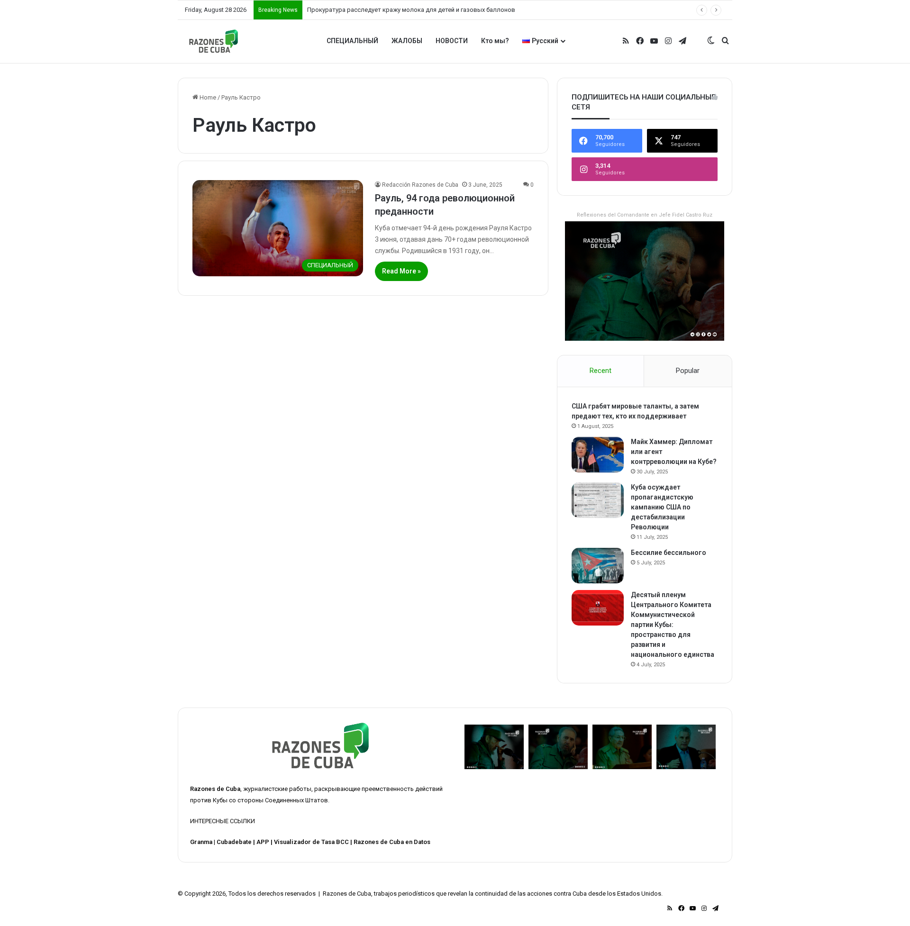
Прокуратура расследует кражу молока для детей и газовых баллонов (411, 9)
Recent (600, 370)
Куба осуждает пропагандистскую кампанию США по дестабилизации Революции (662, 507)
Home (207, 97)
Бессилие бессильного (668, 552)
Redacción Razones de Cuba (420, 185)
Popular (688, 370)
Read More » (401, 271)
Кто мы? (495, 41)
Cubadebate (234, 841)
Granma (201, 841)
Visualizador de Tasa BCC (311, 841)
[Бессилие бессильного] (598, 565)
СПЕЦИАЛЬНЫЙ (352, 41)
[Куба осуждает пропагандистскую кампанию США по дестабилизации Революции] (598, 500)
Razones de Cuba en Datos (392, 841)
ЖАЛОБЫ (406, 41)
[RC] (213, 41)
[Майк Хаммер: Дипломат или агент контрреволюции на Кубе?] (598, 454)
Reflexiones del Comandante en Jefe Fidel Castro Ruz (644, 215)
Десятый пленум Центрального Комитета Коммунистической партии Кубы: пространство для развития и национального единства (672, 624)
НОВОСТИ (452, 41)
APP (262, 841)
